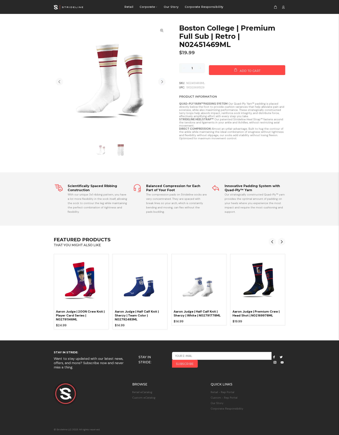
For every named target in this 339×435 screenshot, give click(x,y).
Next (162, 81)
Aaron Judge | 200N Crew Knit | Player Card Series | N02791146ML (80, 315)
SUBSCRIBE (185, 364)
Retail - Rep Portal (222, 392)
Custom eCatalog (143, 397)
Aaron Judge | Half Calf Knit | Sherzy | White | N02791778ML (197, 313)
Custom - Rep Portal (224, 397)
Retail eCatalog (142, 392)
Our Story (217, 403)
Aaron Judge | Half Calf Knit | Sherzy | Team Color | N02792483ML (137, 315)
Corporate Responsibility (227, 408)
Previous (59, 81)
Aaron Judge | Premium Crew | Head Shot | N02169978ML (256, 313)
